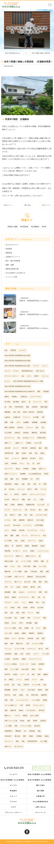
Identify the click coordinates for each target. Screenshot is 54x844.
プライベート (32, 541)
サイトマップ (40, 812)
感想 (25, 571)
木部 (33, 597)
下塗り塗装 (26, 566)
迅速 (16, 726)
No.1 (25, 731)
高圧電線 (29, 623)
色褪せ (47, 736)
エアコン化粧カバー (11, 705)
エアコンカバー (24, 597)
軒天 (44, 535)
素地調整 (25, 479)
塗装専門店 (8, 484)
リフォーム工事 (11, 277)
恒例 (14, 695)
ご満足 (41, 499)
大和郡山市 (23, 397)
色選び (32, 551)
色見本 (42, 546)
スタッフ (7, 371)
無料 (41, 571)
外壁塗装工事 (9, 453)
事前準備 (7, 551)
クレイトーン (9, 741)
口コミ (29, 376)
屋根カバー (8, 716)
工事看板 (39, 736)
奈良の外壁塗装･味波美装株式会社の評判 (17, 386)
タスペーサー (9, 469)
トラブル (7, 520)
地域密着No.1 (8, 731)
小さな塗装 (8, 618)
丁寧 (25, 510)
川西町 (22, 618)
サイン (7, 530)
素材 (44, 628)
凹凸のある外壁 (40, 577)
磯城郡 (31, 602)
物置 (37, 613)
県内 (44, 618)
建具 (6, 566)
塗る (37, 602)
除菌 (6, 422)
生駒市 (24, 659)
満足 (23, 741)
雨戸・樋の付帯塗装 (13, 261)
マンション (8, 649)
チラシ (22, 463)
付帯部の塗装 (41, 438)
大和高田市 (8, 654)
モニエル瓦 (40, 505)
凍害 (28, 721)
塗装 (10, 407)
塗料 (36, 489)
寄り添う (33, 510)
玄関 (34, 484)
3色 (27, 695)
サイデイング (31, 649)
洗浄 (38, 463)
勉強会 (21, 710)
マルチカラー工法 (41, 515)
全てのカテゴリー (12, 245)
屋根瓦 (11, 680)
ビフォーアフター (35, 397)
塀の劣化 (17, 736)
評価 (30, 453)
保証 (29, 499)
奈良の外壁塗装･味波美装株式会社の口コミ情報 (28, 381)
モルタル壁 (37, 443)
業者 (17, 613)
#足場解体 (35, 226)
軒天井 (15, 690)
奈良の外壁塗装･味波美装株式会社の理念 (17, 355)
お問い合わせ (40, 371)
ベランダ (43, 489)
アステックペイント (35, 659)
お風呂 (21, 695)
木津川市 (7, 674)
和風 (44, 484)
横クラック (18, 582)
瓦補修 (34, 469)
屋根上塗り (19, 644)
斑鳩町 (45, 700)
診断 (47, 571)
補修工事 (13, 710)
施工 (37, 427)
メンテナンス (32, 592)
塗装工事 (24, 448)
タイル (12, 566)
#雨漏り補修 (13, 226)
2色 (6, 515)
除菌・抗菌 (10, 265)
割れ (47, 649)
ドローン (36, 654)
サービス (36, 366)
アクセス (16, 371)
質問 (19, 515)
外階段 (26, 628)
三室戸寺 (26, 685)
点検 (39, 587)
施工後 (33, 587)
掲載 (23, 499)
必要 (46, 510)
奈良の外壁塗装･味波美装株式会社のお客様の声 (19, 391)
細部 (11, 644)
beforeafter (16, 525)
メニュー (44, 366)
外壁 (36, 453)
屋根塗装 (9, 253)
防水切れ (16, 659)
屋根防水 (20, 505)
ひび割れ (7, 659)
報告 (39, 731)
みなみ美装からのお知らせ (15, 273)
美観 (34, 582)
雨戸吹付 (41, 710)
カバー (14, 638)
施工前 (25, 587)
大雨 (6, 587)
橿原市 (7, 397)
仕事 (20, 628)
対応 (40, 669)
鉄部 (6, 535)
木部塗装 (21, 530)
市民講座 (46, 391)
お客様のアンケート (13, 257)
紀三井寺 (40, 607)
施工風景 (43, 433)
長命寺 (27, 680)
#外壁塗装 (24, 226)
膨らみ (41, 649)
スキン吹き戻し (31, 710)
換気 (46, 448)
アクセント (8, 602)
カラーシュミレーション (37, 494)
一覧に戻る (27, 205)
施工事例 (16, 402)
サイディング (24, 664)
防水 (6, 494)
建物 (16, 654)
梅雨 (40, 582)
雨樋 (6, 669)
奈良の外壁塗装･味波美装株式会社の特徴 (17, 361)
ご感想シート (19, 443)
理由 (6, 505)
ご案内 (22, 541)
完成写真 (43, 721)
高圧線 (7, 638)
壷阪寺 (14, 597)
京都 (46, 690)
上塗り (41, 458)
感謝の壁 (24, 458)
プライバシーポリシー (11, 376)
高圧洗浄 (20, 427)
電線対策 (30, 577)
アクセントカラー (38, 705)
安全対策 (30, 638)
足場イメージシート (11, 474)
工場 (27, 644)
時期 (40, 592)
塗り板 (7, 685)
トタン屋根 (8, 726)
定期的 (31, 736)
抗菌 (11, 422)
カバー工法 (42, 566)
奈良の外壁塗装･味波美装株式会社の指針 (17, 366)
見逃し (34, 669)
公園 (37, 638)
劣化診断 (43, 422)
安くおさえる (19, 746)
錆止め (18, 469)
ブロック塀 (8, 633)
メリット (19, 680)
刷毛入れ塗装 (9, 561)
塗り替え (12, 489)
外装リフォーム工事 (11, 721)
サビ (11, 587)
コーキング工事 (19, 649)
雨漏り (17, 484)
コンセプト (22, 350)
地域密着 (23, 474)
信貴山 (41, 541)
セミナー (16, 448)
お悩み (18, 587)
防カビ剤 (27, 582)
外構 (6, 700)
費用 (38, 391)
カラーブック (9, 556)
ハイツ (24, 602)
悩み (11, 613)
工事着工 (28, 443)
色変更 (28, 705)
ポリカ (25, 551)
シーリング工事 (26, 561)
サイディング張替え (11, 664)
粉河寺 (25, 607)
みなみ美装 (8, 433)
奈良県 (24, 453)
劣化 (18, 438)
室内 (29, 618)
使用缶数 (32, 731)
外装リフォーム (19, 577)
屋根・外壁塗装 (9, 427)
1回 (39, 556)
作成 (19, 685)
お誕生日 (7, 417)
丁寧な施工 (33, 571)
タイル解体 (8, 577)
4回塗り (24, 494)
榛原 (11, 479)
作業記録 (26, 433)
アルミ (38, 628)
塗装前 (7, 623)
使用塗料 (41, 664)
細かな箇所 (25, 669)
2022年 (7, 499)
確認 (36, 623)
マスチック (8, 582)
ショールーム (27, 525)
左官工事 (7, 448)
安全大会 (7, 695)
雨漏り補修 (43, 407)
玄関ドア (12, 515)
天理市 (12, 607)
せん (28, 463)
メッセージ (15, 458)
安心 (17, 479)
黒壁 (24, 736)
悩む (16, 618)
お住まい (21, 592)
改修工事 (19, 546)
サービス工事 (36, 685)
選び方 (30, 489)
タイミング (21, 489)
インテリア (36, 618)
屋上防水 (37, 726)
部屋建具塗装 (30, 505)
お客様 (12, 505)
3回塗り (16, 494)
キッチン (7, 381)
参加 (41, 680)
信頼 (23, 484)
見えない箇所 (34, 716)
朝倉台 (42, 453)
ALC (17, 561)
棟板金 (25, 716)
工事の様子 (8, 736)
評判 (37, 479)
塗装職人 (14, 397)
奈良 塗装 (16, 412)
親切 (17, 741)
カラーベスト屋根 (10, 628)
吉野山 (7, 546)
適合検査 (7, 592)
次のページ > (46, 205)
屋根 (17, 453)
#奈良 (44, 226)
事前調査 (7, 690)
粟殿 (11, 535)
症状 (21, 654)
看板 (27, 407)
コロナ (18, 422)
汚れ (19, 566)
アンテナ (7, 510)
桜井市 (36, 376)
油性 (31, 515)
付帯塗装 (14, 463)
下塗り (7, 458)
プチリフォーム (35, 535)
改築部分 (40, 633)
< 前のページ (7, 205)
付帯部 (36, 561)
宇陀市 (46, 474)
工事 (43, 417)
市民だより (15, 499)
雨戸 (46, 402)
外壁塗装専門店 (32, 741)
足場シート (42, 469)
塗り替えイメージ (28, 438)
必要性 (24, 633)
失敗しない (8, 746)
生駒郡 (27, 546)
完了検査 (36, 417)
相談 (14, 592)
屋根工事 (7, 571)
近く (32, 479)
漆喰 (42, 561)
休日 (46, 592)
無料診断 (34, 546)
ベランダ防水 (36, 700)
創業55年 (30, 520)
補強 (6, 644)
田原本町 (34, 407)
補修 (17, 535)
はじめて (7, 525)
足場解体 (26, 422)
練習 (39, 674)
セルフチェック (9, 438)
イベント (34, 680)
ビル (6, 607)
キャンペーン (37, 402)
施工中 (24, 402)
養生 (40, 448)
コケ (35, 499)
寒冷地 (22, 721)
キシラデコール (32, 530)
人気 (38, 597)
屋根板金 (18, 731)
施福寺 (45, 674)
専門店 (33, 607)
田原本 (15, 674)
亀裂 (34, 566)
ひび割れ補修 (39, 525)
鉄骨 (23, 613)
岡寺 (19, 607)
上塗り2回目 (40, 520)
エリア (22, 674)
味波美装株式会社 (27, 371)
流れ (22, 376)
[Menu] (50, 4)
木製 (14, 520)
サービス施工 (14, 669)
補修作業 (44, 695)
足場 (6, 479)
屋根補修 (7, 412)
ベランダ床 (45, 654)
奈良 (6, 350)
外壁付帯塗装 (19, 407)
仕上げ (14, 623)
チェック (25, 535)
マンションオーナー (22, 700)
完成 (16, 541)
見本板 (17, 633)
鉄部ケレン (19, 556)
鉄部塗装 (33, 448)
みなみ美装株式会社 (35, 474)
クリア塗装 (8, 541)
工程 (43, 602)
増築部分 (31, 633)
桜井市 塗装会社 (28, 412)
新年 (11, 700)
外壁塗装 (9, 249)
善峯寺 (40, 690)
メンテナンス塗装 (37, 644)
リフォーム (45, 376)
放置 (6, 710)
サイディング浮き (25, 726)
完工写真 (7, 402)
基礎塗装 (21, 520)
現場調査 (34, 422)
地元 (29, 484)
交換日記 (17, 433)
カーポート (16, 551)
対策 (46, 582)
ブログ (22, 690)
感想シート (8, 443)
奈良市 (28, 654)
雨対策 (14, 530)
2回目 (6, 463)
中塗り (21, 623)
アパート (30, 613)
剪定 (33, 674)
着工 (40, 510)
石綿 (44, 685)
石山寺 (33, 664)
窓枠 (6, 613)
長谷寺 (7, 597)
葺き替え (33, 458)
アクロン (17, 716)
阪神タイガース (31, 556)
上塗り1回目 (31, 690)
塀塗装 (35, 721)
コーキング (29, 427)
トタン (42, 530)
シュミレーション (42, 551)
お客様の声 (16, 417)
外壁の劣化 (34, 695)
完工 (43, 427)
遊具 (43, 638)
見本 (13, 685)
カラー (17, 602)
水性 (25, 515)
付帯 (21, 705)
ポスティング (17, 510)
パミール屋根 (17, 571)
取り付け (21, 638)
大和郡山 (26, 469)
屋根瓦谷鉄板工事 (12, 269)
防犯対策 (40, 412)
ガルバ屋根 (43, 741)
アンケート (26, 417)
